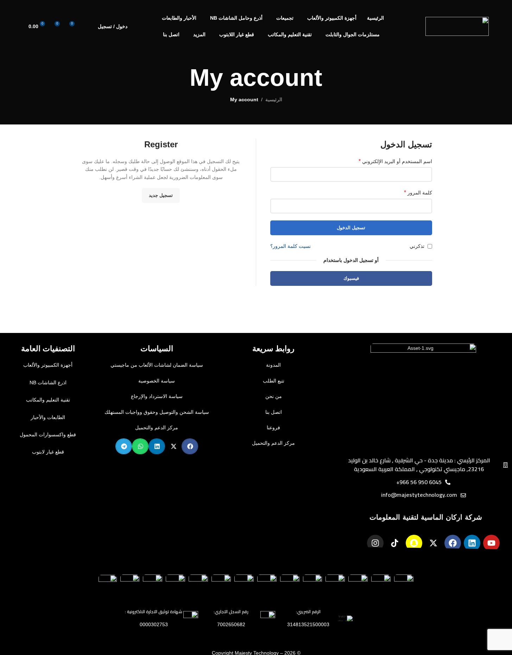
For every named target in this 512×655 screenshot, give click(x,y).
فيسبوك (351, 278)
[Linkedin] (472, 543)
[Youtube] (491, 543)
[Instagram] (375, 543)
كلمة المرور (418, 192)
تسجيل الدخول (351, 227)
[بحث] (88, 26)
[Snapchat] (414, 543)
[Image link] (423, 395)
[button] (190, 446)
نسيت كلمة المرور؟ (290, 246)
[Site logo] (457, 26)
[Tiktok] (394, 543)
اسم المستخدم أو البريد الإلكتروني (395, 161)
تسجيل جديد (161, 195)
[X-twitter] (433, 543)
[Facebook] (452, 543)
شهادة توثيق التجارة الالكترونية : (153, 612)
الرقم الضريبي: (308, 612)
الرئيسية (273, 99)
